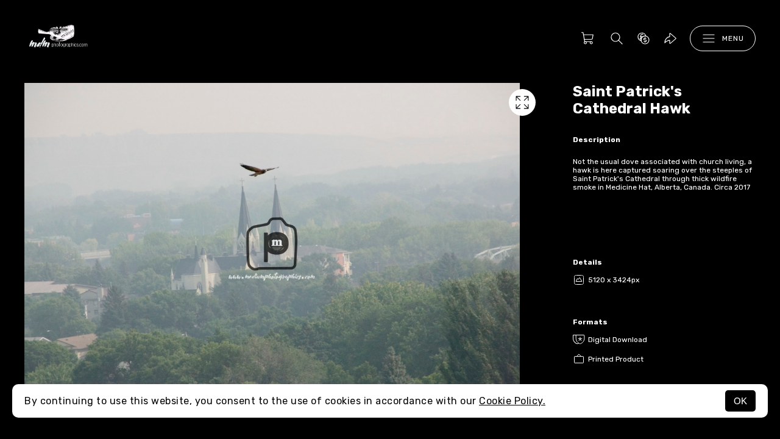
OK (740, 401)
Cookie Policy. (512, 401)
